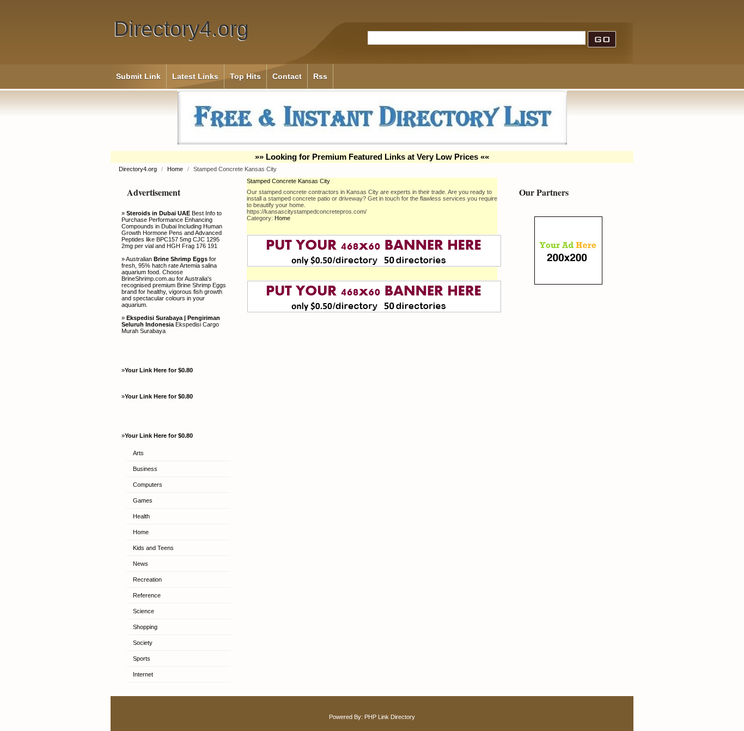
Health (141, 516)
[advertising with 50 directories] (568, 282)
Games (143, 500)
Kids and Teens (153, 548)
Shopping (145, 627)
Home (176, 169)
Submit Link (138, 76)
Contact (287, 76)
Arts (138, 453)
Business (145, 469)
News (140, 563)
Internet (143, 674)
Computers (147, 484)
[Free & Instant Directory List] (372, 142)
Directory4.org (181, 28)
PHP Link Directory (389, 717)
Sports (141, 658)
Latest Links (195, 76)
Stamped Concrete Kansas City (288, 181)
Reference (147, 595)
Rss (320, 76)
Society (143, 642)
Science (143, 611)
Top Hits (245, 76)
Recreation (147, 579)
